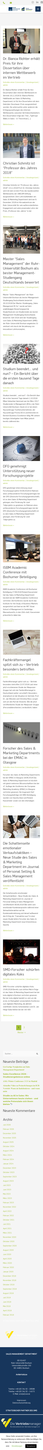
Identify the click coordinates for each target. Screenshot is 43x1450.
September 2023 (10, 1176)
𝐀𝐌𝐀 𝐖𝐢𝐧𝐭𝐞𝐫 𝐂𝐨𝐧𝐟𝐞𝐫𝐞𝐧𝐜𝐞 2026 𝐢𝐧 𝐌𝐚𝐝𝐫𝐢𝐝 (20, 1081)
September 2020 (10, 1246)
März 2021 (7, 1233)
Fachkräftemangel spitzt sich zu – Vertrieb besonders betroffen (21, 664)
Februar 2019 (8, 1315)
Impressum (21, 1400)
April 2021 (7, 1228)
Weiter (21, 1032)
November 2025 (9, 1138)
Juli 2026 (7, 1125)
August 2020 (8, 1250)
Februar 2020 (8, 1267)
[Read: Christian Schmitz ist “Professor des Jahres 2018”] (21, 145)
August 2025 (8, 1142)
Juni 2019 (7, 1302)
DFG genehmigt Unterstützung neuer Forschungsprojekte (19, 471)
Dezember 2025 (9, 1133)
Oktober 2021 (8, 1220)
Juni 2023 (7, 1189)
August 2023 (8, 1181)
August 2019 (8, 1293)
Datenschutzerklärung (21, 1403)
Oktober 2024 (8, 1146)
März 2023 (7, 1198)
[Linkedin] (37, 2)
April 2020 (7, 1259)
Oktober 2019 (8, 1284)
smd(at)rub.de (24, 1394)
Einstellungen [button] (17, 1446)
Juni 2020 (7, 1254)
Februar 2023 (8, 1202)
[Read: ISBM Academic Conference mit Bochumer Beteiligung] (21, 548)
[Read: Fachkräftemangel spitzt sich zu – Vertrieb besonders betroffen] (21, 642)
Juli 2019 (7, 1297)
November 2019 (9, 1280)
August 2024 (8, 1151)
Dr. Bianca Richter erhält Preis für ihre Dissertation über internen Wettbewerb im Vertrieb (21, 68)
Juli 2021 (7, 1224)
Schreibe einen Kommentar (14, 82)
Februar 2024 (8, 1159)
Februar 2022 (8, 1215)
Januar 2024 (8, 1164)
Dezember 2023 (9, 1168)
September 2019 (10, 1289)
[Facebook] (42, 2)
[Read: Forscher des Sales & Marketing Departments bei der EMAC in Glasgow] (21, 732)
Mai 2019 (7, 1306)
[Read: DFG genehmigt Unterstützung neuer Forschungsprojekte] (21, 448)
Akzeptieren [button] (31, 1446)
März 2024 (7, 1155)
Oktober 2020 (8, 1241)
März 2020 (7, 1263)
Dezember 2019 (9, 1276)
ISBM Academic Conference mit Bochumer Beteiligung (20, 572)
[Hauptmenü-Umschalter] (38, 9)
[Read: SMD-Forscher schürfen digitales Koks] (21, 952)
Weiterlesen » (8, 124)
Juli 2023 (7, 1185)
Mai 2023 (7, 1194)
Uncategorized (32, 82)
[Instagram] (33, 2)
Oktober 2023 (8, 1172)
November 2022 (9, 1207)
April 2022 (7, 1211)
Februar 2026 (8, 1129)
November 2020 (9, 1237)
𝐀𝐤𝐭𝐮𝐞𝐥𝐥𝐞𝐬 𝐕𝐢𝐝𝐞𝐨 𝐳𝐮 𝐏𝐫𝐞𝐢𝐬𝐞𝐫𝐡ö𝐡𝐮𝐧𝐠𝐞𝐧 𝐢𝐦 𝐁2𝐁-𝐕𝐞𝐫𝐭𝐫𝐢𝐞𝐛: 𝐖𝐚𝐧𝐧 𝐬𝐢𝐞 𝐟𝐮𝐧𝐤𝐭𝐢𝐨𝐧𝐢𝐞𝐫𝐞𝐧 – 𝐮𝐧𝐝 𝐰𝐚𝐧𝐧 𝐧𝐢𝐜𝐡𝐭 (21, 1088)
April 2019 (7, 1310)
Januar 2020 (8, 1272)
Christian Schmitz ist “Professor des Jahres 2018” (20, 168)
